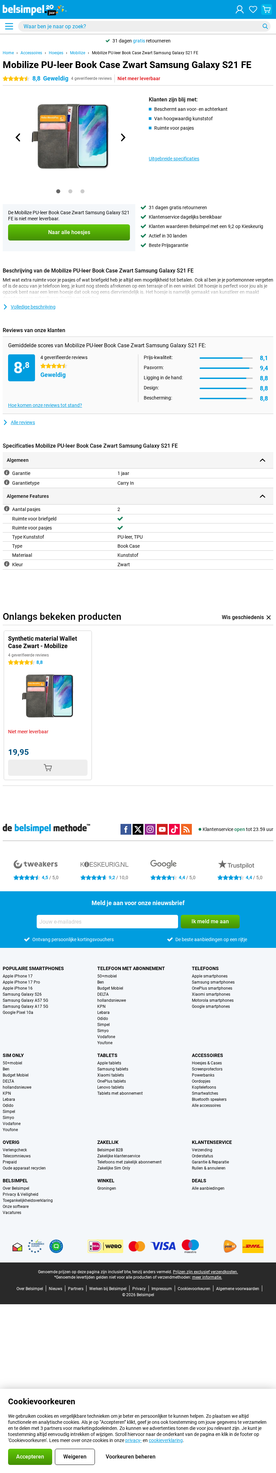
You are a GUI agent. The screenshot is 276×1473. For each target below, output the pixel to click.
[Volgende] (122, 137)
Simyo (103, 1030)
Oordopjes (201, 1081)
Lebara (103, 1012)
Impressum (161, 1288)
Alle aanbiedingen (208, 1188)
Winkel (105, 1180)
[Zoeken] (265, 26)
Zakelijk (107, 1142)
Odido (102, 1018)
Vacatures (12, 1212)
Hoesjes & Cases (207, 1063)
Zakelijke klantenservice (118, 1156)
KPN (101, 1006)
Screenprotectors (207, 1069)
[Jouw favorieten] (253, 9)
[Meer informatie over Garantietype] (6, 482)
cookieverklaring (166, 1440)
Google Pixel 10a (18, 1012)
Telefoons (205, 968)
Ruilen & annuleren (209, 1168)
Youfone (104, 1042)
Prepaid (10, 1162)
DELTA (103, 994)
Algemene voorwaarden (237, 1288)
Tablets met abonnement (120, 1093)
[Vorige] (18, 137)
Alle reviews (23, 422)
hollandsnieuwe (111, 1000)
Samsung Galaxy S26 (22, 994)
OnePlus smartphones (212, 988)
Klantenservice (212, 1142)
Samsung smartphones (213, 982)
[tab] (58, 191)
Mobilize (77, 53)
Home (8, 53)
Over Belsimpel (16, 1188)
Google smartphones (211, 1006)
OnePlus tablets (111, 1081)
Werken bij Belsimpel (108, 1288)
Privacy (139, 1288)
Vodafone (106, 1036)
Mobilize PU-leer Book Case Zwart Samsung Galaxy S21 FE (145, 53)
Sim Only (13, 1055)
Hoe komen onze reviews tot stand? (45, 405)
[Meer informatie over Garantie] (6, 472)
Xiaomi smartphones (211, 994)
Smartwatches (205, 1093)
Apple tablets (109, 1063)
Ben (100, 982)
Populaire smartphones (33, 968)
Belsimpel (15, 1180)
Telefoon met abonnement (131, 968)
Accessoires (31, 53)
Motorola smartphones (213, 1000)
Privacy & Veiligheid (20, 1194)
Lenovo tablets (110, 1087)
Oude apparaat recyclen (24, 1168)
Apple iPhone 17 (18, 976)
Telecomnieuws (17, 1156)
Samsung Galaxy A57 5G (25, 1000)
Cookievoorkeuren (194, 1288)
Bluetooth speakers (209, 1099)
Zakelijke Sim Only (113, 1168)
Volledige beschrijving (33, 307)
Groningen (106, 1188)
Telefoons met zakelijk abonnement (129, 1162)
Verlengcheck (15, 1150)
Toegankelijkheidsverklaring (28, 1200)
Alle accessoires (206, 1105)
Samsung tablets (112, 1069)
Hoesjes (56, 53)
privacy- (133, 1440)
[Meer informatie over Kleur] (6, 564)
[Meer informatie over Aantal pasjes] (6, 508)
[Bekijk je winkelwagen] (266, 9)
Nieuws (55, 1288)
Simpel (103, 1024)
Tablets (107, 1055)
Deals (199, 1180)
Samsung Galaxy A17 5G (25, 1006)
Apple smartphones (210, 976)
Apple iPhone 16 (18, 988)
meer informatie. (207, 1277)
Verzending (202, 1150)
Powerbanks (203, 1075)
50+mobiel (107, 976)
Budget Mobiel (110, 988)
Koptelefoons (204, 1087)
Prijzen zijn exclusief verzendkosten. (205, 1272)
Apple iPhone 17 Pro (21, 982)
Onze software (16, 1206)
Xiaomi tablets (110, 1075)
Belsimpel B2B (110, 1150)
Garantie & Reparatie (210, 1162)
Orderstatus (202, 1156)
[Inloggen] (239, 9)
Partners (75, 1288)
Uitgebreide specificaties (174, 158)
